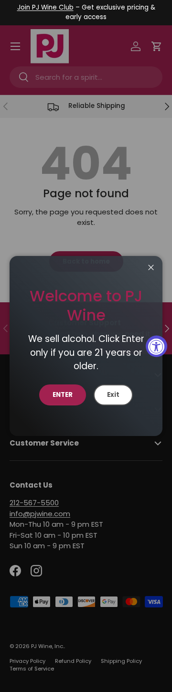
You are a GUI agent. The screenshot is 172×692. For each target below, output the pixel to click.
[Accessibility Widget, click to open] (156, 346)
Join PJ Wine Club (45, 7)
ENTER (63, 394)
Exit (113, 394)
